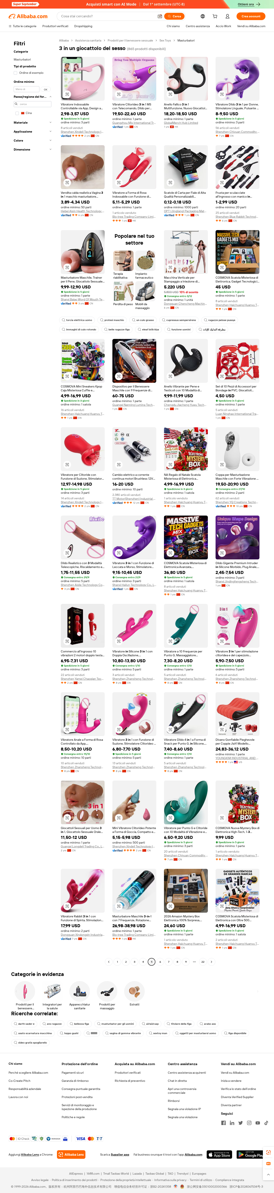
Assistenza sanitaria (88, 40)
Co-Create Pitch (19, 1080)
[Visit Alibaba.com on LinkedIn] (232, 1122)
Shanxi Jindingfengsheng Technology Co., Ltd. (237, 581)
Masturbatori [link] (186, 40)
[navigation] (32, 501)
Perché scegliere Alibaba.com (28, 1072)
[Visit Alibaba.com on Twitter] (240, 1122)
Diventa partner (231, 1105)
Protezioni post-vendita (77, 1097)
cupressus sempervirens (181, 320)
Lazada (137, 1173)
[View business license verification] (176, 1186)
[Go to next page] (211, 962)
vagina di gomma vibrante (125, 1033)
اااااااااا (94, 1033)
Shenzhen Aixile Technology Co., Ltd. (83, 585)
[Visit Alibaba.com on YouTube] (257, 1122)
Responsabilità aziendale (25, 1089)
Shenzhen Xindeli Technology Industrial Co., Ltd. (83, 131)
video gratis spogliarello (32, 1042)
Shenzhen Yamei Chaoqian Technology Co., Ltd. (83, 678)
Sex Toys (165, 40)
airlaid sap (152, 1023)
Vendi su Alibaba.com (235, 1072)
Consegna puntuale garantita (81, 1089)
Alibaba (64, 40)
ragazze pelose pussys (221, 320)
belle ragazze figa (119, 329)
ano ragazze (54, 1023)
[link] (268, 1152)
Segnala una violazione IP (184, 1109)
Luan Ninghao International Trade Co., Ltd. (237, 413)
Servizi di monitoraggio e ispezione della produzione (79, 1107)
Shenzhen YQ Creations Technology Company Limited (237, 502)
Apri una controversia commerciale (182, 1090)
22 (202, 961)
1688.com (93, 1173)
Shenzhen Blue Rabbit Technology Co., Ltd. (237, 216)
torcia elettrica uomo (79, 320)
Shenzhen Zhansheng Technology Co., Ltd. (134, 678)
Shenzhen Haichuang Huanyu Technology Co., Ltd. (237, 305)
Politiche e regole (73, 1117)
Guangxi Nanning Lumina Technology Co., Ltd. (134, 405)
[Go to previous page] (109, 962)
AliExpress (76, 1173)
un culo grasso (145, 320)
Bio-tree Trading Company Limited (134, 216)
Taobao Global (154, 1173)
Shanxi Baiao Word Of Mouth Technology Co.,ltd (83, 299)
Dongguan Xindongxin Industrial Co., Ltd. (83, 934)
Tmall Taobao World (116, 1173)
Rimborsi (174, 1101)
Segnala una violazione (183, 1117)
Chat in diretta (177, 1080)
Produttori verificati (128, 1072)
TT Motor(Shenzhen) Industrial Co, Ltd (134, 498)
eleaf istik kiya (150, 329)
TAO (170, 1173)
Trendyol (182, 1173)
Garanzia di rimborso (75, 1080)
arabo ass (210, 1023)
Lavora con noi (18, 1097)
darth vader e (26, 1023)
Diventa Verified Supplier (237, 1097)
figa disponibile (237, 1033)
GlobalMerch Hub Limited (181, 122)
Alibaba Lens (30, 1154)
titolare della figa (181, 1023)
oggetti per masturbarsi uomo (198, 1033)
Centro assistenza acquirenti (187, 1072)
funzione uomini (181, 329)
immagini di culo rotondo (81, 329)
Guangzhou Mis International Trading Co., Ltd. (134, 122)
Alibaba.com (193, 1154)
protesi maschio (114, 320)
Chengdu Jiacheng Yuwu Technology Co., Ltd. (186, 405)
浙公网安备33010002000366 (207, 1186)
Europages (199, 1173)
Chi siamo (15, 1063)
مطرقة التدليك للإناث (214, 329)
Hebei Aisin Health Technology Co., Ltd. (83, 211)
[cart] (216, 17)
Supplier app (120, 1154)
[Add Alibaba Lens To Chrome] (71, 1154)
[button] (159, 16)
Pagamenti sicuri (73, 1072)
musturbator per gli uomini (117, 1023)
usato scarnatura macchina (35, 1033)
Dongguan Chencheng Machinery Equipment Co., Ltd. (186, 303)
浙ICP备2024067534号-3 (246, 1186)
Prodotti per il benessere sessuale (130, 40)
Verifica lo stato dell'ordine (238, 1089)
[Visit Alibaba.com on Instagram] (249, 1122)
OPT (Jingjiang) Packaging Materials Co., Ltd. (186, 211)
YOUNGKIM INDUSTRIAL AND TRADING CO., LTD (237, 758)
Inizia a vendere (231, 1080)
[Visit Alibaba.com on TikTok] (266, 1122)
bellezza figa (81, 1023)
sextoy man (160, 1033)
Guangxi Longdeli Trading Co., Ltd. (83, 846)
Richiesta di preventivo (130, 1080)
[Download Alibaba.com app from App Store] (219, 1154)
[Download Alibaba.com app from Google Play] (251, 1154)
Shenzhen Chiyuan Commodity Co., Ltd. (237, 131)
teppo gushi (71, 1033)
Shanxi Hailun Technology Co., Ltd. (134, 585)
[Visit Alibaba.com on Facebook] (223, 1122)
